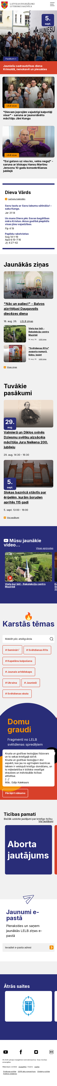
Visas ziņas (12, 367)
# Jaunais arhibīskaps (18, 671)
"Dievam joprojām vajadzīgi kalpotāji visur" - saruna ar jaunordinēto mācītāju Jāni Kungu (27, 115)
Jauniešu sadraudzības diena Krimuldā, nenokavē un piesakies (25, 67)
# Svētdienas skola (16, 693)
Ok (52, 639)
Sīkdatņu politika (43, 1071)
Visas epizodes (44, 548)
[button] (52, 4)
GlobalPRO (23, 1067)
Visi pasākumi (13, 518)
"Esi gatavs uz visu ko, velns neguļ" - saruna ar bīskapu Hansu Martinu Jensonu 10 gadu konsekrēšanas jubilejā (28, 166)
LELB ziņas (12, 106)
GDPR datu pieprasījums (27, 1071)
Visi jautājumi (45, 821)
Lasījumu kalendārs (16, 199)
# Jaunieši (30, 682)
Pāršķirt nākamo (15, 793)
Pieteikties (52, 947)
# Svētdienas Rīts (37, 650)
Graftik (36, 1067)
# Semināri (12, 650)
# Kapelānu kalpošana (18, 661)
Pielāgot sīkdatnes (10, 1074)
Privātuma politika (9, 1071)
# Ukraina (11, 682)
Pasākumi (10, 59)
